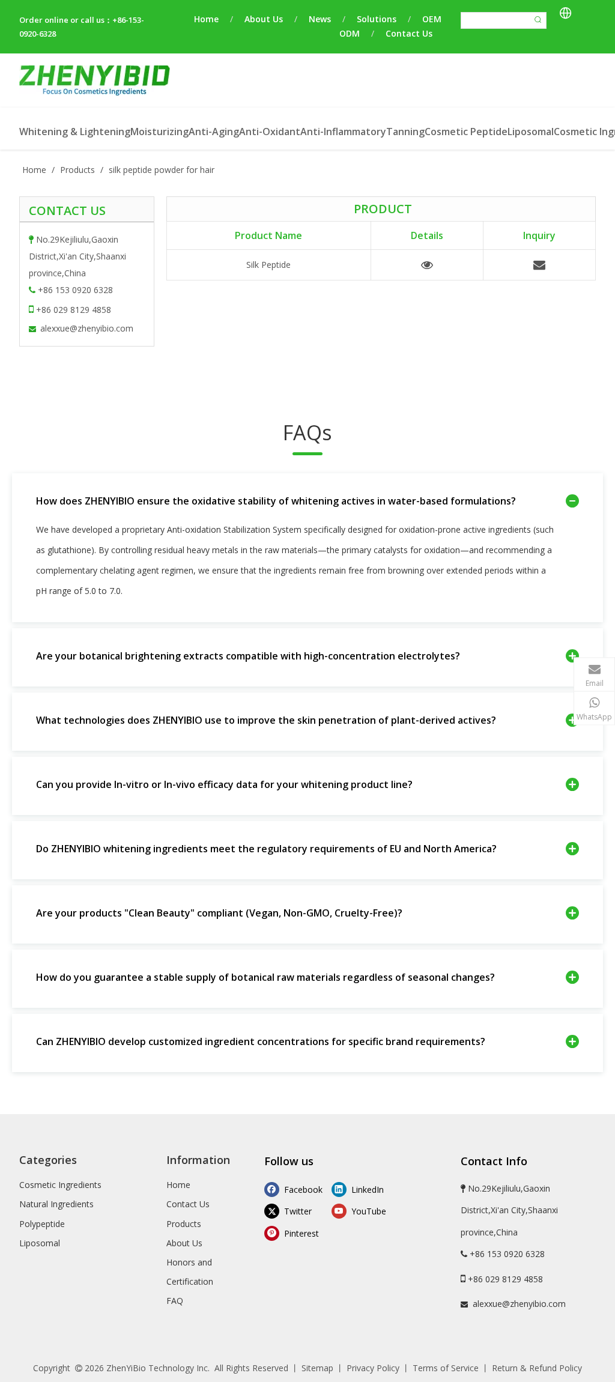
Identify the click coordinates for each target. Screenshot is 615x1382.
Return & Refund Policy (537, 1368)
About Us (263, 19)
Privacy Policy (373, 1368)
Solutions (376, 19)
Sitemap (317, 1368)
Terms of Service (446, 1368)
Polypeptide (42, 1223)
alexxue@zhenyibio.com (86, 328)
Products (183, 1223)
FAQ (174, 1300)
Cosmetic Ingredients (60, 1184)
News (320, 19)
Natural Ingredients (56, 1204)
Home (206, 19)
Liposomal (39, 1243)
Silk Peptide (268, 264)
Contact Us (409, 33)
